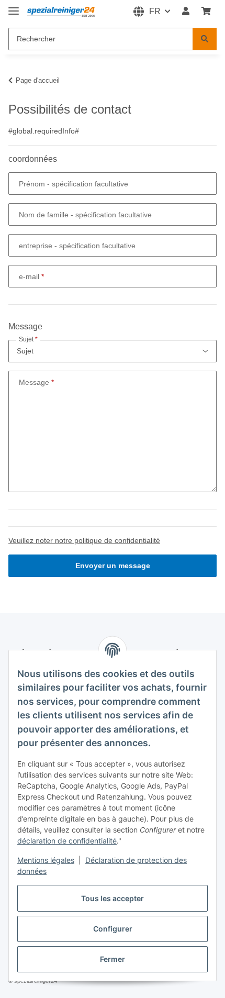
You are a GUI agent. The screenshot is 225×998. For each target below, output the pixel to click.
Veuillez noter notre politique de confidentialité (84, 540)
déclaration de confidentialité (67, 840)
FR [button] (155, 11)
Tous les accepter (112, 898)
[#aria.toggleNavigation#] (13, 6)
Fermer (112, 959)
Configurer (112, 928)
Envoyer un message (112, 565)
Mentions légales (45, 860)
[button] (185, 11)
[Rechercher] (205, 39)
